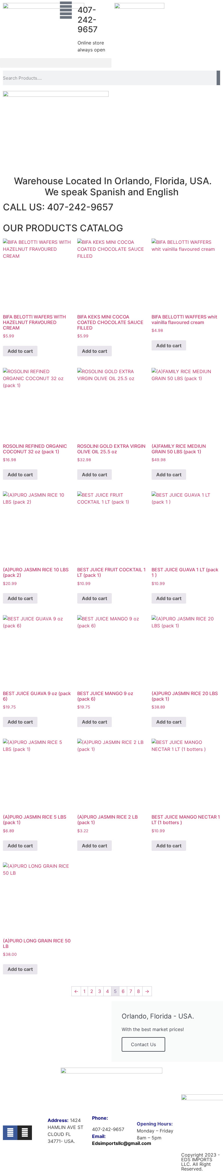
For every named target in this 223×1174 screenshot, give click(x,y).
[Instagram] (24, 1132)
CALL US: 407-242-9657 (58, 207)
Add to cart (20, 351)
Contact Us (143, 1044)
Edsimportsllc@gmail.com (121, 1143)
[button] (56, 63)
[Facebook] (10, 1132)
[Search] (218, 78)
